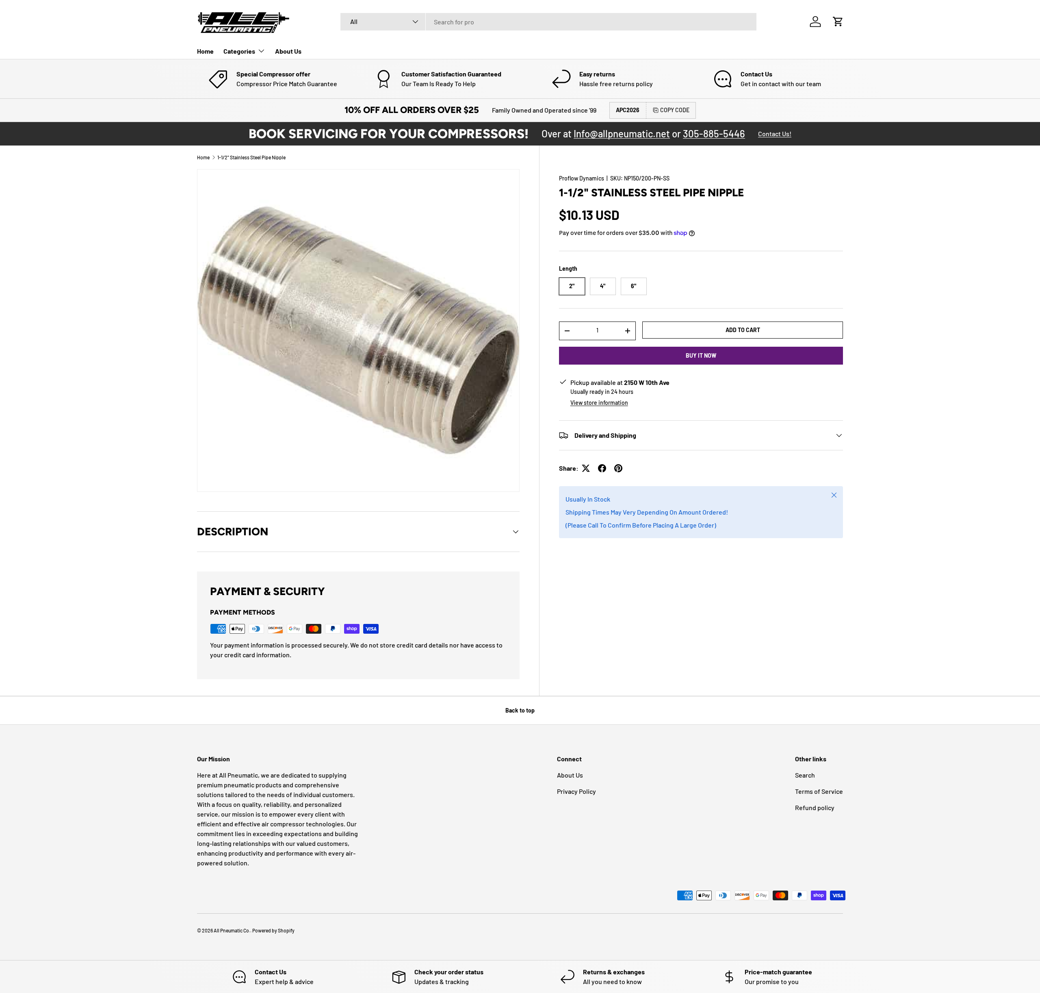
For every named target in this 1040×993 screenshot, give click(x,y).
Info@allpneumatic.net (622, 133)
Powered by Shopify (273, 930)
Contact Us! (774, 133)
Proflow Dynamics (581, 178)
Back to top (520, 710)
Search (805, 775)
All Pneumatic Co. (232, 930)
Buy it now (701, 355)
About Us (288, 51)
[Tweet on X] (586, 468)
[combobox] (548, 21)
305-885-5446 (714, 133)
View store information (599, 402)
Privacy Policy (576, 791)
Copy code (674, 109)
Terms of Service (819, 791)
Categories (239, 51)
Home (205, 51)
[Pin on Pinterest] (618, 468)
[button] (838, 21)
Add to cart (743, 329)
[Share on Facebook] (602, 468)
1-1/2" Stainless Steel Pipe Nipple (251, 157)
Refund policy (814, 807)
